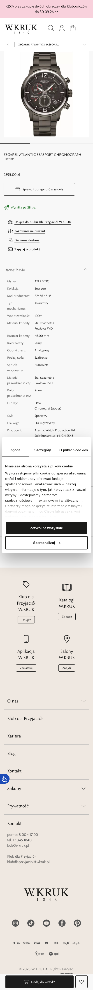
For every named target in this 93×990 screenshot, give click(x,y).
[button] (46, 94)
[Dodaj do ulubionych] (81, 981)
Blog (11, 753)
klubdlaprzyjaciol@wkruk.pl (28, 862)
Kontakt (14, 771)
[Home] (21, 29)
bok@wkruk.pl (18, 845)
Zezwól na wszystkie (46, 528)
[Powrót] (8, 44)
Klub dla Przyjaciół (24, 718)
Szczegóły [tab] (42, 450)
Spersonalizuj (44, 543)
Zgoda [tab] (15, 450)
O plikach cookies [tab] (73, 450)
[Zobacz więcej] (85, 44)
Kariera (14, 736)
